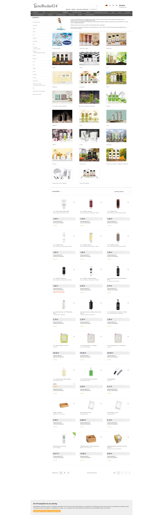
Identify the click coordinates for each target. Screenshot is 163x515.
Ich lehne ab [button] (45, 511)
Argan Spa (35, 25)
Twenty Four (35, 81)
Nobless (34, 58)
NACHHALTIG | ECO (54, 12)
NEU (44, 12)
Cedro (34, 28)
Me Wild (39, 52)
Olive (34, 62)
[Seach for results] (96, 6)
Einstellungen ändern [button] (55, 511)
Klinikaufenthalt (89, 14)
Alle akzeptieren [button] (37, 511)
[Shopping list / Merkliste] (113, 5)
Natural (34, 55)
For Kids (127, 12)
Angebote (35, 12)
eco (33, 35)
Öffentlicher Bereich (39, 14)
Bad (113, 12)
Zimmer (80, 14)
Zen (33, 88)
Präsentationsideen (37, 94)
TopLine (34, 78)
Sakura (34, 68)
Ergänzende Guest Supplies (39, 91)
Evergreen (35, 41)
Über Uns (68, 9)
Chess (34, 32)
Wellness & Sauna (61, 14)
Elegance (35, 38)
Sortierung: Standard (119, 191)
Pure (34, 65)
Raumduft (50, 14)
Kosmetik (65, 12)
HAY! (34, 44)
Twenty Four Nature (39, 84)
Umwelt (73, 9)
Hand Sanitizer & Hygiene (101, 12)
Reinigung (72, 14)
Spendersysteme (76, 12)
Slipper (88, 12)
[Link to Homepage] (46, 7)
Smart (34, 71)
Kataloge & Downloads (82, 9)
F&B (120, 12)
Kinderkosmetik (36, 22)
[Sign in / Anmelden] (110, 5)
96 (68, 473)
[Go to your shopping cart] (116, 5)
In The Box (37, 48)
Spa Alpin (35, 74)
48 (64, 473)
